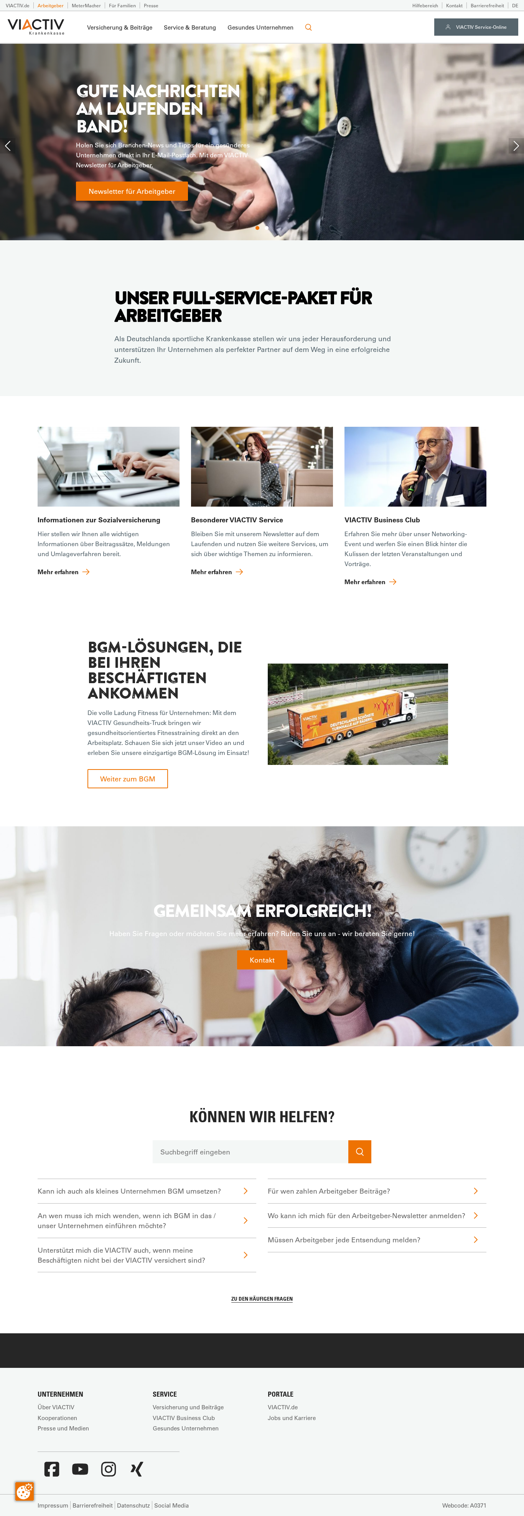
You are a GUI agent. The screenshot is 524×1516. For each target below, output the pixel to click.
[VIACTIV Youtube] (80, 1473)
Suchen (359, 1151)
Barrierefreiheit (487, 5)
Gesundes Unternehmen (260, 27)
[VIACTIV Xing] (137, 1473)
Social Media (171, 1505)
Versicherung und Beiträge (188, 1407)
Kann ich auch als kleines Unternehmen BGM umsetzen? (129, 1191)
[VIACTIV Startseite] (36, 27)
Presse (151, 5)
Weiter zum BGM (127, 778)
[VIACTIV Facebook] (51, 1473)
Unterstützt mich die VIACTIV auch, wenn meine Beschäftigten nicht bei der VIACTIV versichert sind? (121, 1255)
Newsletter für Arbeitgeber (132, 191)
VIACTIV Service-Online (481, 27)
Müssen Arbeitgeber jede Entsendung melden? (344, 1239)
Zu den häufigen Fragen (262, 1298)
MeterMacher (86, 5)
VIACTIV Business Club (184, 1418)
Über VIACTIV (56, 1407)
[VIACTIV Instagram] (108, 1473)
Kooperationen (57, 1418)
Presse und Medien (63, 1428)
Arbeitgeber (51, 5)
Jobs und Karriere (292, 1418)
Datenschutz (133, 1505)
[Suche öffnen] (308, 27)
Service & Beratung (190, 27)
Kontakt (454, 5)
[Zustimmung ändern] (24, 1491)
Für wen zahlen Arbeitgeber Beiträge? (329, 1191)
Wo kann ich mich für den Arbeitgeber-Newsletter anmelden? (366, 1215)
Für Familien (122, 5)
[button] (257, 228)
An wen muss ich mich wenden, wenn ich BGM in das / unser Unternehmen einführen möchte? (127, 1220)
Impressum (53, 1505)
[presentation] (7, 146)
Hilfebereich (425, 5)
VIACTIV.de (18, 5)
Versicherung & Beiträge (119, 27)
